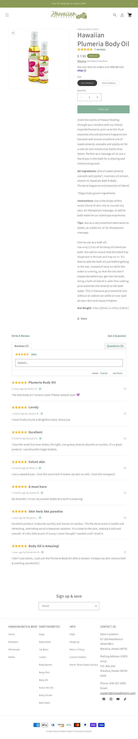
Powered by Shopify (83, 731)
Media (11, 657)
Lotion (42, 657)
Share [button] (84, 318)
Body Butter (45, 664)
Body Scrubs (46, 695)
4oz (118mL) (110, 83)
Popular (104, 373)
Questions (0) (115, 346)
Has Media (118, 373)
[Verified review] (40, 388)
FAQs (72, 634)
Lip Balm (44, 649)
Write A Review (20, 336)
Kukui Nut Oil (46, 687)
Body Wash (45, 641)
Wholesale (14, 649)
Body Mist (44, 672)
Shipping (81, 61)
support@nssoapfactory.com (117, 693)
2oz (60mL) (89, 83)
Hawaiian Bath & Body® (63, 731)
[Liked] (125, 388)
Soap (41, 634)
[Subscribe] (95, 606)
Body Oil (43, 679)
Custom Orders (78, 657)
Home (11, 634)
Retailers (13, 641)
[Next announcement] (131, 3)
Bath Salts (44, 702)
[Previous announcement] (6, 3)
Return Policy (77, 649)
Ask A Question (117, 336)
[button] (7, 15)
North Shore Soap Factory (84, 664)
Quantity (81, 90)
